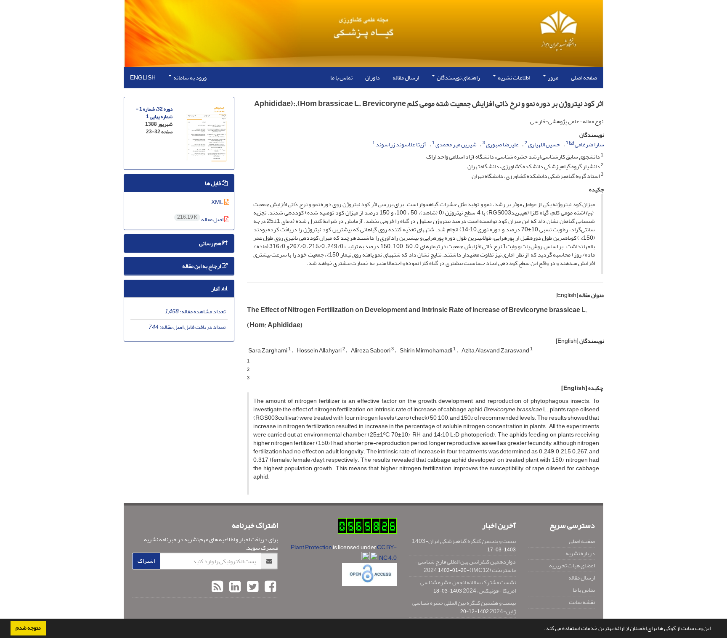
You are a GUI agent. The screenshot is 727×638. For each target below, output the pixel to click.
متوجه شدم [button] (28, 628)
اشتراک (146, 561)
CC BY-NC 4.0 (387, 553)
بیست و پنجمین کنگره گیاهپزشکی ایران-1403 (464, 541)
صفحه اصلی (584, 77)
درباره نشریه (580, 553)
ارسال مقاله (406, 77)
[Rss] (217, 587)
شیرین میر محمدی (456, 144)
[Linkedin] (234, 587)
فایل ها (213, 183)
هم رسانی (210, 243)
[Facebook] (269, 587)
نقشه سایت (582, 602)
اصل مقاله (200, 219)
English (143, 77)
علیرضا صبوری (502, 144)
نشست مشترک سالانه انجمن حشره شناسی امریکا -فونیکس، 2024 (468, 586)
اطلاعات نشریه (513, 77)
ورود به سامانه (189, 77)
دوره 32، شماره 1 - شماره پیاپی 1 (154, 113)
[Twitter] (251, 587)
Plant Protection (312, 547)
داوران (372, 77)
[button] (542, 629)
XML (217, 202)
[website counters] (367, 528)
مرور (552, 77)
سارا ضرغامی (589, 144)
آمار (216, 288)
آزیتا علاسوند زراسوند (401, 144)
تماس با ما (341, 77)
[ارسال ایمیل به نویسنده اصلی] (571, 143)
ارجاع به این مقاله (202, 266)
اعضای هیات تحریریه (572, 565)
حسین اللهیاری (544, 144)
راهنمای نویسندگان (458, 77)
